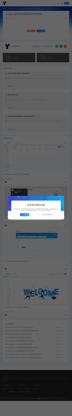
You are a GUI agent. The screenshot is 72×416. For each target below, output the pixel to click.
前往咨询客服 (24, 214)
